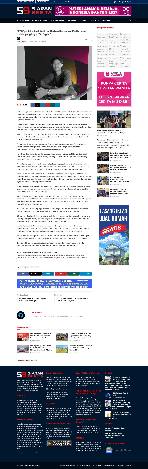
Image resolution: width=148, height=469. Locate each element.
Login (122, 2)
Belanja (106, 20)
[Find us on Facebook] (52, 1)
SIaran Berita (24, 465)
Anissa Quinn (80, 450)
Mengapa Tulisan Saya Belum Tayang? (115, 429)
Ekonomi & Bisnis (39, 20)
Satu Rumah (94, 444)
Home (18, 26)
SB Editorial (22, 41)
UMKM (37, 267)
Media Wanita (80, 442)
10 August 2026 (116, 160)
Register (128, 2)
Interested (84, 385)
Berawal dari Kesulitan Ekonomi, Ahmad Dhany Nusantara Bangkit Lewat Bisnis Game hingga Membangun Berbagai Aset (119, 191)
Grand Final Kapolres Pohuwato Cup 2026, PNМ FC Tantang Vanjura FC (80, 348)
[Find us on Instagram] (57, 1)
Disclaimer (83, 258)
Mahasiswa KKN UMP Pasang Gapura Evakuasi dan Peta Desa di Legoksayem (111, 131)
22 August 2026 (102, 136)
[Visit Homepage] (34, 10)
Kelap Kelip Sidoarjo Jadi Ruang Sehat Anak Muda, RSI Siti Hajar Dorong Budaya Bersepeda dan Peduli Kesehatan (120, 155)
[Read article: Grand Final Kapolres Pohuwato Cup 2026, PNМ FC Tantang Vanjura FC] (62, 349)
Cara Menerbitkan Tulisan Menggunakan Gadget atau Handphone (114, 435)
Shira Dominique (90, 450)
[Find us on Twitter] (55, 1)
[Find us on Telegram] (71, 1)
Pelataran (88, 442)
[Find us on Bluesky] (68, 1)
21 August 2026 (116, 196)
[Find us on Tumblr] (63, 1)
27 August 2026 (35, 341)
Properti (84, 20)
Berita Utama (23, 20)
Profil (23, 26)
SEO (31, 267)
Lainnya (95, 20)
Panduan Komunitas (72, 258)
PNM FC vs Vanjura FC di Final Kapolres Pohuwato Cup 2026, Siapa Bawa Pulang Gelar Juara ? (80, 336)
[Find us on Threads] (66, 1)
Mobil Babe (79, 444)
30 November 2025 (34, 41)
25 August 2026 (116, 172)
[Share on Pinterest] (47, 105)
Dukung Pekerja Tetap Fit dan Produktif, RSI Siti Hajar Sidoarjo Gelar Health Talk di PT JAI (41, 348)
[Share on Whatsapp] (52, 105)
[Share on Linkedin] (42, 105)
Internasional (57, 20)
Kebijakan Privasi (59, 258)
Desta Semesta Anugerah (93, 448)
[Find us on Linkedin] (29, 453)
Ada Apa (86, 444)
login (24, 360)
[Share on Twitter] (37, 105)
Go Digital (24, 267)
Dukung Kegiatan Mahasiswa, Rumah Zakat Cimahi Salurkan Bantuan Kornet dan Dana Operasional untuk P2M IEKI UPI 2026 (40, 336)
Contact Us (44, 2)
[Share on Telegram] (57, 105)
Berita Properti (96, 442)
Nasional (72, 20)
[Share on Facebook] (33, 105)
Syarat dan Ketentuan (46, 258)
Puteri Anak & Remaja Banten (85, 446)
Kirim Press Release (26, 2)
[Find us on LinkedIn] (60, 1)
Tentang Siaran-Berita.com (68, 466)
